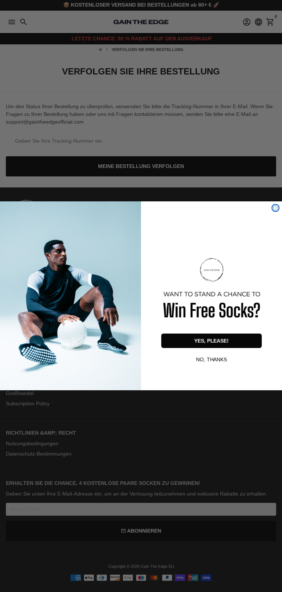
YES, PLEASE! (211, 341)
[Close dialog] (275, 208)
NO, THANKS (211, 359)
